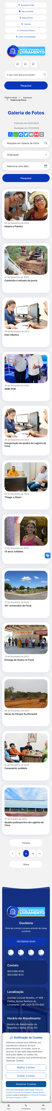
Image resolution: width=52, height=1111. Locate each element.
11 (40, 853)
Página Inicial (10, 97)
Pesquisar (26, 85)
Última (26, 864)
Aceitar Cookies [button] (26, 1075)
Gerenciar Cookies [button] (26, 1084)
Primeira (26, 843)
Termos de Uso (38, 1092)
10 (33, 853)
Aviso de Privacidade (21, 1092)
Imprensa (27, 97)
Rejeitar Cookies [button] (26, 1067)
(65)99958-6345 (26, 941)
